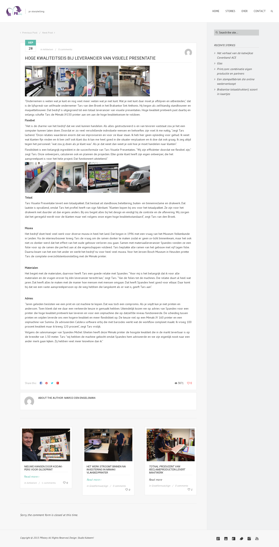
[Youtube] (257, 539)
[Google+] (218, 539)
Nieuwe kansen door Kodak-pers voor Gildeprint (43, 468)
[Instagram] (249, 539)
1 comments (49, 482)
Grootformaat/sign (98, 485)
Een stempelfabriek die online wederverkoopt (235, 81)
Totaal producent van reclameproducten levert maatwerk (167, 469)
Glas (219, 63)
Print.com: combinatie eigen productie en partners (234, 71)
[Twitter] (241, 539)
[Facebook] (234, 539)
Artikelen (48, 49)
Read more (31, 476)
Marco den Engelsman (79, 397)
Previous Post (29, 32)
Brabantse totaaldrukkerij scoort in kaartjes (237, 92)
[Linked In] (226, 539)
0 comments (65, 49)
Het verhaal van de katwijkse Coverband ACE (235, 55)
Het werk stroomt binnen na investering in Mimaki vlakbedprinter (106, 469)
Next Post (47, 32)
